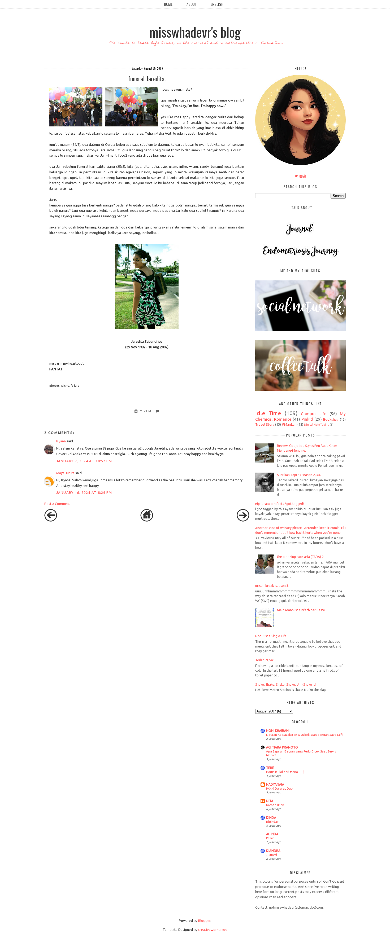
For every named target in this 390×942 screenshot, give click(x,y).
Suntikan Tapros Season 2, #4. (299, 475)
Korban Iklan (275, 805)
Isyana (61, 441)
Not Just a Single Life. (271, 636)
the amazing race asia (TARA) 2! (300, 556)
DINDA (271, 817)
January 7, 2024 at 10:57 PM (84, 461)
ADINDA (272, 834)
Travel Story (264, 424)
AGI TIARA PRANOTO (282, 747)
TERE (270, 767)
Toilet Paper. (264, 660)
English (217, 4)
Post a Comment (57, 503)
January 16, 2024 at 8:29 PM (84, 492)
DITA (269, 801)
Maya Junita (65, 473)
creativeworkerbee (213, 929)
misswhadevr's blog (195, 31)
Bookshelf (331, 419)
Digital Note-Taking (316, 424)
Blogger (204, 920)
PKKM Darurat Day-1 (280, 788)
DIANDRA (273, 850)
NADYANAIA (275, 784)
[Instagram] (301, 176)
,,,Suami (271, 854)
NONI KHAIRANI (277, 730)
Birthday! (272, 821)
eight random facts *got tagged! (279, 503)
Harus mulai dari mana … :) (285, 771)
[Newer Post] (50, 520)
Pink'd (307, 419)
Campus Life (313, 413)
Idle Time (268, 413)
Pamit (270, 838)
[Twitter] (296, 176)
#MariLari (289, 424)
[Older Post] (243, 520)
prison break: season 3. (272, 585)
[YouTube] (304, 176)
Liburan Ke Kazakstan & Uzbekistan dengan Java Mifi (304, 734)
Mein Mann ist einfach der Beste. (301, 610)
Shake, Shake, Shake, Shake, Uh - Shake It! (285, 684)
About (192, 4)
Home (168, 4)
